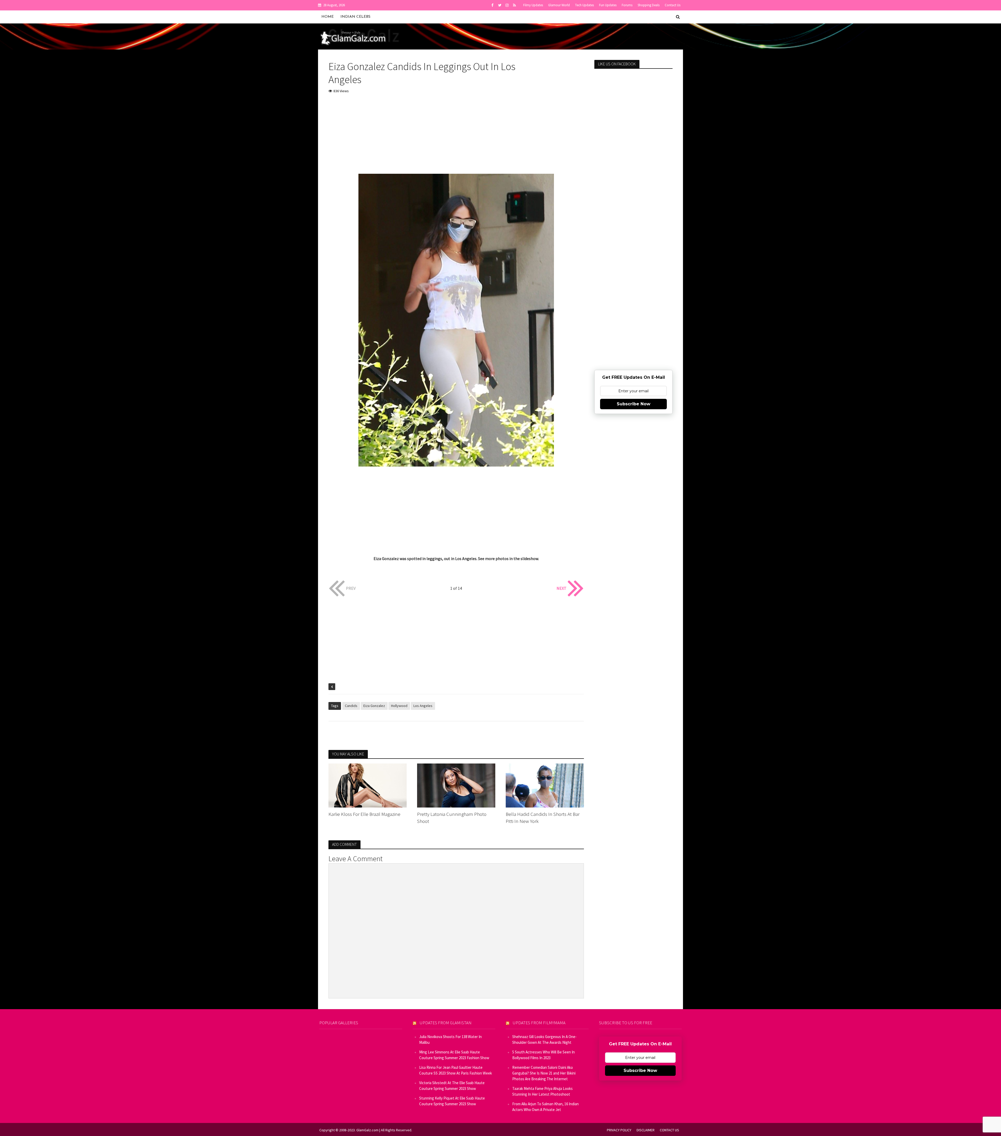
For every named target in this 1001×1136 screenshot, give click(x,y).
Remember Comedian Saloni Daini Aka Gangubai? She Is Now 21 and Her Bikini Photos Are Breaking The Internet (544, 1073)
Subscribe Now (633, 403)
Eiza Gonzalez (374, 705)
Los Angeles (422, 705)
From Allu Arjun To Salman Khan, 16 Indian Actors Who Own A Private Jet (545, 1106)
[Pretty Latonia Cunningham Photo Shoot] (456, 784)
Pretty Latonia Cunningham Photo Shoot (451, 817)
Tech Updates (584, 5)
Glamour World (559, 5)
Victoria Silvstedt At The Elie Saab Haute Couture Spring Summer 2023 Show (452, 1085)
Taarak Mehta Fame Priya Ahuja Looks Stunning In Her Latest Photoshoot (542, 1091)
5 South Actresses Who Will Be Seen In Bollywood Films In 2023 (543, 1055)
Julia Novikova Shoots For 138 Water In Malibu (450, 1039)
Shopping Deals (649, 5)
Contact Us (672, 5)
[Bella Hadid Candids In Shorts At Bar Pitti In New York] (545, 784)
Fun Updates (608, 5)
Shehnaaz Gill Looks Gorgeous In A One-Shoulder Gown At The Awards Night (544, 1039)
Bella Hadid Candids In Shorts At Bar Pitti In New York (542, 817)
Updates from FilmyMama (539, 1023)
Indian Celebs (355, 17)
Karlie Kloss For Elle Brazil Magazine (364, 814)
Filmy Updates (533, 5)
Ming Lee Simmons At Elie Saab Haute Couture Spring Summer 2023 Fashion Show (454, 1055)
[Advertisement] (456, 137)
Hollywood (399, 705)
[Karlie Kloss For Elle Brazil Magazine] (367, 784)
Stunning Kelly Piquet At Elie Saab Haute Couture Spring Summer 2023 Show (452, 1101)
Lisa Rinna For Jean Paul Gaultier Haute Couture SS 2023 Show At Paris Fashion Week (455, 1070)
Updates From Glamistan (446, 1023)
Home (327, 17)
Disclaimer (646, 1130)
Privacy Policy (619, 1130)
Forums (627, 5)
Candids (351, 705)
